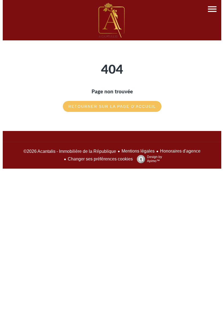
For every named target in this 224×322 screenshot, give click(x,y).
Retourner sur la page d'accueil (112, 106)
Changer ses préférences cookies (100, 159)
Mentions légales (138, 151)
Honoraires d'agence (180, 151)
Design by (154, 159)
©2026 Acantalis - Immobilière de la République (69, 151)
